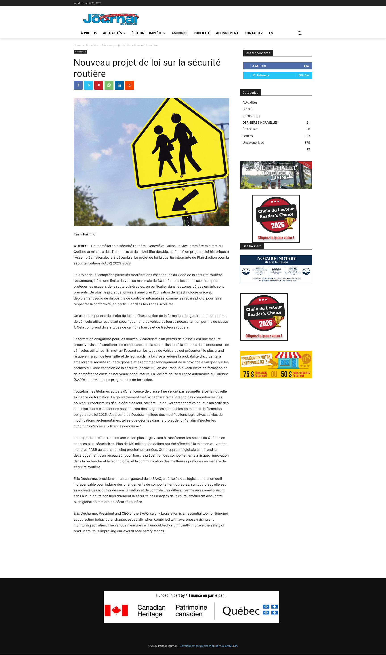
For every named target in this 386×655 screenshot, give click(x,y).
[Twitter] (88, 85)
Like (306, 65)
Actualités (92, 45)
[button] (299, 33)
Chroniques (251, 116)
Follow (304, 75)
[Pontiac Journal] (111, 19)
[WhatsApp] (109, 85)
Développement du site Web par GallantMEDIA (209, 646)
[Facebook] (78, 85)
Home (77, 45)
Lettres (248, 136)
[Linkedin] (119, 85)
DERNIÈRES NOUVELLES (260, 122)
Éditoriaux (250, 129)
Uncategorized (253, 142)
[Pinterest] (98, 85)
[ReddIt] (129, 85)
